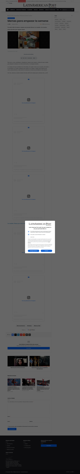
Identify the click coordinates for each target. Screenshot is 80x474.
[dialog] (40, 237)
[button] (40, 237)
